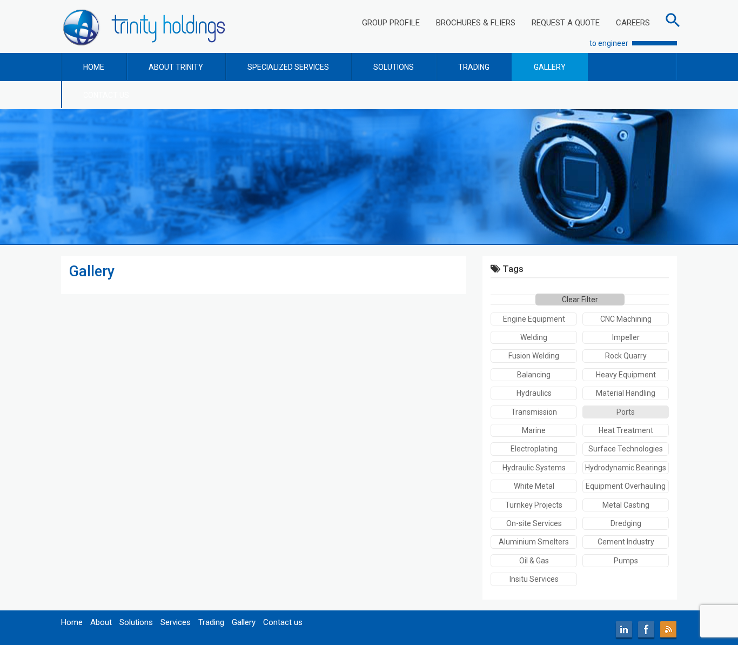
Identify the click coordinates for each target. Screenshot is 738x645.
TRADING (473, 67)
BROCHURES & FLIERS (475, 23)
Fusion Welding (533, 355)
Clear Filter (580, 299)
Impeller (626, 337)
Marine (534, 430)
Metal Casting (625, 505)
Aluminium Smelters (534, 541)
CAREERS (633, 23)
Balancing (534, 374)
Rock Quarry (626, 355)
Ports (625, 412)
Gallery (244, 622)
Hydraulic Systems (534, 467)
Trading (211, 622)
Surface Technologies (625, 448)
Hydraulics (534, 393)
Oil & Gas (534, 560)
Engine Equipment (534, 319)
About (101, 622)
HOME (93, 67)
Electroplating (534, 448)
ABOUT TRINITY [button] (176, 67)
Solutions (136, 622)
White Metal (534, 486)
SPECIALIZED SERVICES (288, 67)
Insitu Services (534, 579)
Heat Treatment (626, 430)
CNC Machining (626, 319)
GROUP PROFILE (391, 23)
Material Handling (625, 393)
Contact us (283, 622)
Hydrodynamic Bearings (625, 467)
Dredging (625, 523)
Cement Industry (626, 541)
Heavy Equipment (626, 374)
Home (72, 622)
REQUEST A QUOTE (566, 23)
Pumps (626, 560)
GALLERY (550, 67)
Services (175, 622)
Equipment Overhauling (626, 486)
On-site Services (534, 523)
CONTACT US (106, 95)
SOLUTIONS (393, 67)
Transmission (534, 412)
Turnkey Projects (533, 505)
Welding (533, 337)
